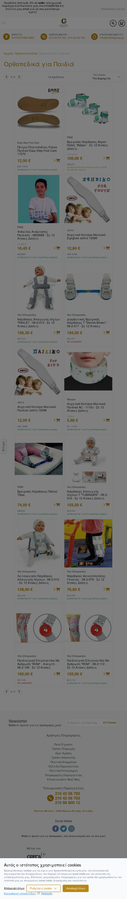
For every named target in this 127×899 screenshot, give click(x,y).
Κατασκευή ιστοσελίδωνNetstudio (28, 893)
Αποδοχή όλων (75, 888)
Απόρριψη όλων (14, 888)
